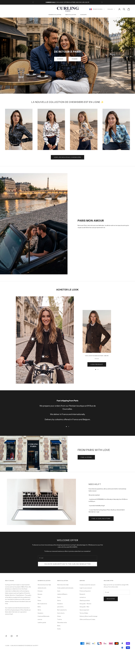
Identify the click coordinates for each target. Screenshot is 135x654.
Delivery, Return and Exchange (88, 616)
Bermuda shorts (42, 603)
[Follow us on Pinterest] (17, 636)
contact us (83, 597)
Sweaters (40, 613)
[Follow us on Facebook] (6, 636)
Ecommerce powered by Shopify (27, 645)
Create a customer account (87, 585)
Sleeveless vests (62, 622)
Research (82, 594)
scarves (40, 619)
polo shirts (60, 606)
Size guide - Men (84, 606)
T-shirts (59, 619)
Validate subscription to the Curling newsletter (67, 564)
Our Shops (83, 14)
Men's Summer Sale (63, 585)
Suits (58, 591)
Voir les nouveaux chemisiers (67, 157)
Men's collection (70, 14)
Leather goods (42, 622)
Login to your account (86, 588)
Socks (59, 629)
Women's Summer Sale (44, 585)
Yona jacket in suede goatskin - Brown (96, 355)
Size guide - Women (85, 603)
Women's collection (55, 14)
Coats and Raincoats (43, 616)
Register (111, 599)
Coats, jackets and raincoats (65, 588)
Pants (39, 600)
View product (96, 364)
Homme (60, 59)
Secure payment (84, 610)
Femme (75, 59)
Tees (39, 597)
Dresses (40, 591)
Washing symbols (85, 600)
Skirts (39, 610)
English (110, 9)
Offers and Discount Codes (87, 619)
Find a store (86, 457)
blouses (40, 594)
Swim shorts (60, 613)
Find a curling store (101, 518)
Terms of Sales (84, 613)
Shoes (59, 616)
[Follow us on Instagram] (12, 636)
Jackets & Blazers (62, 594)
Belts (39, 606)
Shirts (59, 600)
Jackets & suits (42, 588)
